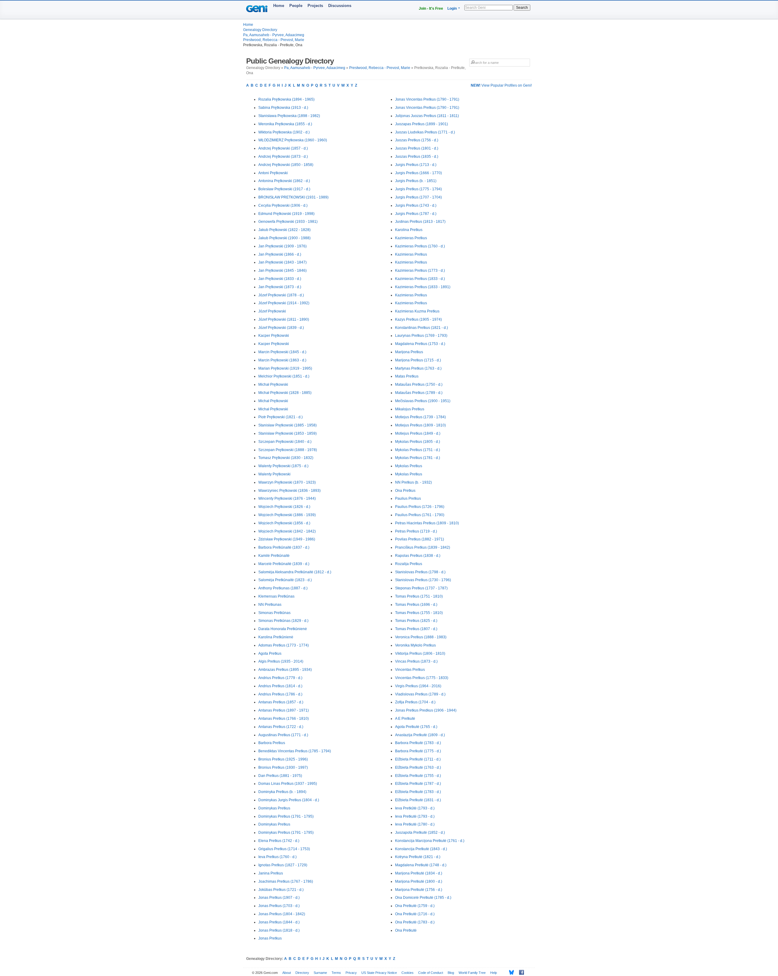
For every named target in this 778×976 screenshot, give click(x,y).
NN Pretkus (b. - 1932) (413, 482)
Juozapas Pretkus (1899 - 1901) (421, 124)
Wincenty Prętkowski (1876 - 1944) (287, 498)
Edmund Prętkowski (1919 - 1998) (286, 214)
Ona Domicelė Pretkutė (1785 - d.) (423, 897)
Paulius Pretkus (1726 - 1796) (419, 507)
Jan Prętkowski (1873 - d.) (279, 287)
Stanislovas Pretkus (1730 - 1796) (423, 580)
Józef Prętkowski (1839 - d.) (281, 328)
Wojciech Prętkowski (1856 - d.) (284, 523)
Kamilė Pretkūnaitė (274, 556)
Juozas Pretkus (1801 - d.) (416, 148)
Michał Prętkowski (273, 384)
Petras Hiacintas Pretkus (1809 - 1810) (427, 523)
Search (522, 7)
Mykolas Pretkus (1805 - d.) (417, 442)
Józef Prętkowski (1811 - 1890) (283, 319)
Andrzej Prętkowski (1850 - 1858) (285, 165)
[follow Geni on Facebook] (520, 972)
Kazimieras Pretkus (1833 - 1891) (422, 287)
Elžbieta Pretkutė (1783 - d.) (418, 792)
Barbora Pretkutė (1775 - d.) (418, 751)
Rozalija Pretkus (408, 564)
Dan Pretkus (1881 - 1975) (280, 776)
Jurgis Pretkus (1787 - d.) (415, 214)
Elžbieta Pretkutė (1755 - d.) (418, 776)
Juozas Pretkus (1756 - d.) (416, 140)
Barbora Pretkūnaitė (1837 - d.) (283, 547)
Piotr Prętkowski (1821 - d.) (280, 417)
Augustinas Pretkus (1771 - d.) (283, 735)
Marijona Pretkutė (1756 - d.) (418, 890)
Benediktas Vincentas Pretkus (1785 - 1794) (294, 751)
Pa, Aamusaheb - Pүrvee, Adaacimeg (273, 35)
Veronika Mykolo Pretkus (415, 645)
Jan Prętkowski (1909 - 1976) (282, 246)
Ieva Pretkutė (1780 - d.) (415, 824)
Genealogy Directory (260, 30)
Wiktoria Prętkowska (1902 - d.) (284, 132)
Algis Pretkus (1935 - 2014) (280, 661)
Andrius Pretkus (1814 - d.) (280, 686)
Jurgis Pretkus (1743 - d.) (415, 205)
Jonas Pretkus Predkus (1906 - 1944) (425, 710)
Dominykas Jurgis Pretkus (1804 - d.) (288, 800)
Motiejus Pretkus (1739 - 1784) (420, 417)
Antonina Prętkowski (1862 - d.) (284, 181)
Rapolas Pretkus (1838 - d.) (417, 556)
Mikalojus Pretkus (409, 409)
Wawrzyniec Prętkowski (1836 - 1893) (289, 490)
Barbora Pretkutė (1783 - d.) (418, 743)
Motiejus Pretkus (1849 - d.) (417, 433)
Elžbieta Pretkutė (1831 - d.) (418, 800)
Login (452, 8)
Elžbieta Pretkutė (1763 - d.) (418, 767)
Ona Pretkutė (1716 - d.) (415, 914)
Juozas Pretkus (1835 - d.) (416, 156)
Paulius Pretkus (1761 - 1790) (419, 515)
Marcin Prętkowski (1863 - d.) (282, 360)
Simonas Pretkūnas (274, 613)
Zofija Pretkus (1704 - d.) (415, 702)
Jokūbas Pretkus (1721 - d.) (281, 890)
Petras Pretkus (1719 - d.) (416, 531)
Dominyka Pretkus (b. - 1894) (282, 792)
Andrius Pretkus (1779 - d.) (280, 678)
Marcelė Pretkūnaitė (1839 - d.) (283, 564)
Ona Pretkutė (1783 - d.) (415, 922)
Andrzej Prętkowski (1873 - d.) (283, 156)
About (286, 972)
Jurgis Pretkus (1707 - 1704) (418, 197)
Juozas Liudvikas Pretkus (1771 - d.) (425, 132)
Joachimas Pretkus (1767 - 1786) (285, 881)
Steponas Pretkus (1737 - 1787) (421, 588)
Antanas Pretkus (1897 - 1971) (283, 710)
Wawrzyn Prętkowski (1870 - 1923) (287, 482)
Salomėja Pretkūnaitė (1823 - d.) (285, 580)
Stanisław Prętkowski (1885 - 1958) (287, 425)
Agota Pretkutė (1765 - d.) (416, 727)
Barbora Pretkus (271, 743)
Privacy (351, 972)
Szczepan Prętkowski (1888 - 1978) (287, 450)
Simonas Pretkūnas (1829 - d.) (283, 621)
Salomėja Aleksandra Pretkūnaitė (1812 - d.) (294, 572)
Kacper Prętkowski (273, 335)
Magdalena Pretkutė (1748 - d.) (420, 865)
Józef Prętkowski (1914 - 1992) (283, 303)
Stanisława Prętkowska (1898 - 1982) (289, 116)
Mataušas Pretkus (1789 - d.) (418, 393)
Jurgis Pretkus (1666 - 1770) (418, 173)
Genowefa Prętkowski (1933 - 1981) (288, 221)
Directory (302, 972)
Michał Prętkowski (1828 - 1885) (285, 393)
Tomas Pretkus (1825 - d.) (416, 621)
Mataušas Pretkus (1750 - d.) (418, 384)
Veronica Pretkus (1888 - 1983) (420, 637)
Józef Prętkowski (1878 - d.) (281, 295)
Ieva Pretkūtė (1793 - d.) (415, 808)
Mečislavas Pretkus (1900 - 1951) (422, 401)
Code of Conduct (430, 972)
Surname (320, 972)
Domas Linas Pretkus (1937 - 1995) (287, 783)
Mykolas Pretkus (408, 466)
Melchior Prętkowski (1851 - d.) (283, 376)
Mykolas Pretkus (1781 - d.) (417, 458)
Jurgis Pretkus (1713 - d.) (415, 165)
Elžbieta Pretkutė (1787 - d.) (418, 783)
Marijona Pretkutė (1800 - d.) (418, 881)
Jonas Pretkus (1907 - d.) (279, 897)
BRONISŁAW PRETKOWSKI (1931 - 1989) (293, 197)
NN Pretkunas (269, 604)
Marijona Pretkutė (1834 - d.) (418, 873)
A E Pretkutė (405, 718)
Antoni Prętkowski (273, 173)
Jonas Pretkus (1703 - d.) (279, 906)
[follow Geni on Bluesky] (510, 972)
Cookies (407, 972)
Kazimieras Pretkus (411, 238)
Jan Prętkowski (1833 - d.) (279, 279)
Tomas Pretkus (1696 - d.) (416, 604)
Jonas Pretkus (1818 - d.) (279, 930)
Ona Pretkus (405, 490)
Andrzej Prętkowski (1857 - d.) (283, 148)
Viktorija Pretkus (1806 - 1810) (420, 653)
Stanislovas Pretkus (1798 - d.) (420, 572)
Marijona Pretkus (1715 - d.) (418, 360)
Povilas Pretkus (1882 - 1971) (419, 539)
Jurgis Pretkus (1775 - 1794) (418, 189)
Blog (451, 972)
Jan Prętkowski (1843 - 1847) (282, 262)
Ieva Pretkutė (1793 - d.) (415, 816)
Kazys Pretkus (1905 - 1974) (418, 319)
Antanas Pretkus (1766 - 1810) (283, 718)
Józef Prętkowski (272, 311)
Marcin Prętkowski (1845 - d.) (282, 352)
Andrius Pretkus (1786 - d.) (280, 694)
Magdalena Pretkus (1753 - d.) (420, 344)
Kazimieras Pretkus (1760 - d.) (420, 246)
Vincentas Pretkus (410, 669)
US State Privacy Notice (379, 972)
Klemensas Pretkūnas (276, 596)
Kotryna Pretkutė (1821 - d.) (417, 857)
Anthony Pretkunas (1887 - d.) (283, 588)
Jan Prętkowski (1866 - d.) (279, 254)
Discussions (339, 5)
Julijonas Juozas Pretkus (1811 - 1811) (427, 116)
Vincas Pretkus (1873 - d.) (416, 661)
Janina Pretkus (270, 873)
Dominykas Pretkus (274, 808)
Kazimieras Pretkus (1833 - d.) (420, 279)
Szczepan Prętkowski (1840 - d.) (285, 442)
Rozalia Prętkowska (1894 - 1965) (286, 99)
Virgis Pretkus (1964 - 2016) (418, 686)
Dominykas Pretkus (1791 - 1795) (286, 816)
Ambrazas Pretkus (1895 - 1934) (285, 669)
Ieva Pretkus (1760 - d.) (277, 857)
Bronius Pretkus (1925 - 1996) (283, 759)
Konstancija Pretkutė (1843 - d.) (421, 849)
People (295, 5)
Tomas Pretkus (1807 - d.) (416, 629)
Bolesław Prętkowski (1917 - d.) (284, 189)
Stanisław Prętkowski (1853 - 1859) (287, 433)
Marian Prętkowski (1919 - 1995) (285, 368)
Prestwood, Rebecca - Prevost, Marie (273, 40)
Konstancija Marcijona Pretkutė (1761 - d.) (429, 841)
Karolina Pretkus (408, 230)
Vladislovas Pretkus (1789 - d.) (420, 694)
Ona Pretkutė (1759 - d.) (415, 906)
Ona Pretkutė (406, 930)
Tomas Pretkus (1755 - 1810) (419, 613)
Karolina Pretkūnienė (275, 637)
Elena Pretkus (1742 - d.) (278, 841)
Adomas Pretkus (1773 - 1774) (283, 645)
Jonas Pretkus (270, 938)
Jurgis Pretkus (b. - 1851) (415, 181)
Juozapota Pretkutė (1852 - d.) (420, 832)
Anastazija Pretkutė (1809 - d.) (420, 735)
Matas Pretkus (406, 376)
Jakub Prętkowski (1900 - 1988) (284, 238)
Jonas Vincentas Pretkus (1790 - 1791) (427, 99)
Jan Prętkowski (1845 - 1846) (282, 270)
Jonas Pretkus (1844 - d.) (279, 922)
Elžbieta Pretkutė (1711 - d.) (418, 759)
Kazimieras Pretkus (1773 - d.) (420, 270)
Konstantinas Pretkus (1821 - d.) (421, 328)
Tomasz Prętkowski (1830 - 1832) (285, 458)
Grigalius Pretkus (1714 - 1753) (284, 849)
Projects (315, 5)
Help (493, 972)
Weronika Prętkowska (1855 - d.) (285, 124)
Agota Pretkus (269, 653)
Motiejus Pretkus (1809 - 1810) (420, 425)
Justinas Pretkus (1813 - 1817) (420, 221)
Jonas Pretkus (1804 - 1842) (281, 914)
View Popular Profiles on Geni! (501, 85)
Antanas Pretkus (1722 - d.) (280, 727)
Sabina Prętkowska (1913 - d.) (283, 107)
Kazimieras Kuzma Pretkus (417, 311)
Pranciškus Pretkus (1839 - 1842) (422, 547)
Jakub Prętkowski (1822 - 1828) (284, 230)
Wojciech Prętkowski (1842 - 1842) (287, 531)
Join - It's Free (431, 8)
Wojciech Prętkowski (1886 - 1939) (287, 515)
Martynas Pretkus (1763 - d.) (418, 368)
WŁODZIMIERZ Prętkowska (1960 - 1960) (292, 140)
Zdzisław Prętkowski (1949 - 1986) (286, 539)
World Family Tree (472, 972)
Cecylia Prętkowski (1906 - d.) (283, 205)
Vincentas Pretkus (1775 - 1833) (421, 678)
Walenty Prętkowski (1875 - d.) (283, 466)
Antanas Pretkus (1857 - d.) (280, 702)
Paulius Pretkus (408, 498)
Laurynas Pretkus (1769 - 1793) (421, 335)
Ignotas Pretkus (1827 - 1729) (282, 865)
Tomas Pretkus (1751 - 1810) (419, 596)
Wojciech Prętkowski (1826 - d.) (284, 507)
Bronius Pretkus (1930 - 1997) (283, 767)
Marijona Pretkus (409, 352)
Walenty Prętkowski (274, 474)
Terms (336, 972)
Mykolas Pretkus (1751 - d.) (417, 450)
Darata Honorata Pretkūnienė (282, 629)
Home (278, 5)
